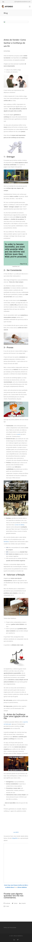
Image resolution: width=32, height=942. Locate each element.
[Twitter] (17, 939)
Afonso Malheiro (22, 887)
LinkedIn (23, 903)
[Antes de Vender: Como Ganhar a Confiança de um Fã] (16, 28)
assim (18, 434)
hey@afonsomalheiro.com (23, 1)
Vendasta (6, 541)
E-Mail (7, 906)
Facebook (7, 903)
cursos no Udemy (19, 524)
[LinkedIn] (3, 1)
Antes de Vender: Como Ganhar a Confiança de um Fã (15, 42)
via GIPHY (16, 832)
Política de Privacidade (10, 927)
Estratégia (7, 51)
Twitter (15, 903)
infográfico (15, 838)
